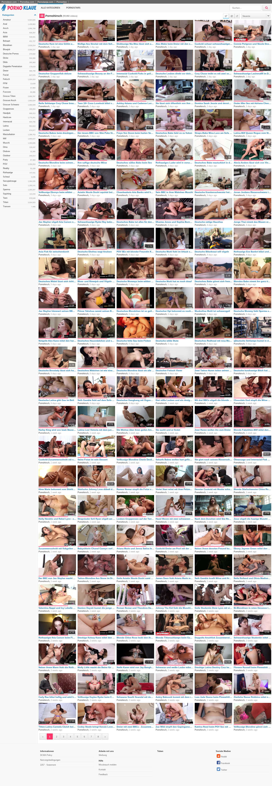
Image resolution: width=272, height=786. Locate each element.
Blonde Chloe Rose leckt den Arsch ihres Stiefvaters (135, 637)
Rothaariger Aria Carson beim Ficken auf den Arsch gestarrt (57, 637)
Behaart (19, 41)
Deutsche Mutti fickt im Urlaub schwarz (174, 251)
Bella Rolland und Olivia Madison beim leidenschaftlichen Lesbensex (252, 578)
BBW (19, 37)
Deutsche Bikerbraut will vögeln (212, 251)
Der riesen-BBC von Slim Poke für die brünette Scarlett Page (96, 133)
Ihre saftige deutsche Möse (92, 162)
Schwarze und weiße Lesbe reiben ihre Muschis (174, 667)
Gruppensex (19, 109)
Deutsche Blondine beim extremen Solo (57, 162)
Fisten (19, 87)
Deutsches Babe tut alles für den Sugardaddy (135, 222)
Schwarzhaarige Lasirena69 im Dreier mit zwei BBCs (252, 73)
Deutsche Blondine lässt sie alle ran (135, 370)
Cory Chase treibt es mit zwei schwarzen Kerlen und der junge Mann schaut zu (213, 73)
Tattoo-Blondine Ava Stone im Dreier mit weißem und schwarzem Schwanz (96, 578)
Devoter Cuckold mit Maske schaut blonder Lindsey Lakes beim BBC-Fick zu (213, 489)
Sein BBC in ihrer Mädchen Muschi (174, 192)
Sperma (19, 189)
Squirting (19, 194)
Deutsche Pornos (19, 53)
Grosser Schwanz (19, 104)
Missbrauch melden (107, 765)
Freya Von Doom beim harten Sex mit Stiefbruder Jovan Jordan (135, 133)
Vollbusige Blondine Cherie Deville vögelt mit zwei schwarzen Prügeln (135, 459)
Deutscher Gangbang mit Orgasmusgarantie (135, 400)
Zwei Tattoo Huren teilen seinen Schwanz (213, 370)
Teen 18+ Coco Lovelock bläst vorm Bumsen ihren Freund (96, 103)
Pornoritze (62, 2)
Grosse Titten (19, 96)
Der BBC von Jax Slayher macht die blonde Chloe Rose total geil (57, 578)
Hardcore (19, 117)
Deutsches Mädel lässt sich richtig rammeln (57, 281)
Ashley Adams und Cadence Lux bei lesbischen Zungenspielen (135, 103)
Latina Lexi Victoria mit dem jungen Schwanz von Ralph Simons (96, 430)
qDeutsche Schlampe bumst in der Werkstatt (252, 340)
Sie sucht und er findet (168, 430)
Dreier (19, 70)
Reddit (224, 757)
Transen (19, 206)
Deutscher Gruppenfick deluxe (55, 73)
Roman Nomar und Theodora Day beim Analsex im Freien (135, 608)
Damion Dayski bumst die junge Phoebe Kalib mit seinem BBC (96, 608)
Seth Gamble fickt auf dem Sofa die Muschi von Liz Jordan (96, 400)
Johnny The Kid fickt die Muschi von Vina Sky (174, 608)
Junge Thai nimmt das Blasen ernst (252, 222)
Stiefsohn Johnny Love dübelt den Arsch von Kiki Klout (96, 489)
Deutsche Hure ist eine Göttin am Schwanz (57, 44)
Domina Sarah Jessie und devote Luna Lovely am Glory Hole (213, 103)
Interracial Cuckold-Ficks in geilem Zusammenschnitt (135, 73)
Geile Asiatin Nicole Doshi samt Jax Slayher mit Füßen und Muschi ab (135, 578)
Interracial (19, 121)
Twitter (224, 770)
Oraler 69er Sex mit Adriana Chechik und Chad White (252, 103)
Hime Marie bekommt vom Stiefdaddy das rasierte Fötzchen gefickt (57, 489)
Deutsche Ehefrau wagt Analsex (95, 251)
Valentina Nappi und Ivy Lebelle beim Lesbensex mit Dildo (57, 608)
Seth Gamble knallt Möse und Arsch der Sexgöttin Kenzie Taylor (213, 578)
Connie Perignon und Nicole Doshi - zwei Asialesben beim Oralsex (252, 44)
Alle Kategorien (50, 8)
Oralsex (19, 151)
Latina (19, 126)
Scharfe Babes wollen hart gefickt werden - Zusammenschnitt (174, 459)
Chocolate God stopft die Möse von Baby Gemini (252, 400)
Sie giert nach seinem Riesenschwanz (213, 459)
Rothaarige (19, 172)
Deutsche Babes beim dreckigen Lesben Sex (57, 133)
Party (19, 160)
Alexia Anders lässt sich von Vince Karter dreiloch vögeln (252, 162)
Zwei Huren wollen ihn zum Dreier (213, 430)
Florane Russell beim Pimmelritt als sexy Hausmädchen (252, 667)
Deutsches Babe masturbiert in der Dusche (213, 162)
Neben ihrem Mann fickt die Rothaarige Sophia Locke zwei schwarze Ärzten (57, 667)
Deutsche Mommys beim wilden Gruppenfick (135, 281)
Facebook (225, 763)
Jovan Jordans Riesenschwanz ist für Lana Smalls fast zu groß (252, 192)
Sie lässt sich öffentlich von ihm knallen (174, 103)
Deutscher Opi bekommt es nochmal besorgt (174, 311)
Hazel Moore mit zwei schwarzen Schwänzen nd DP (174, 519)
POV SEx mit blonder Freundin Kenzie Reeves (135, 251)
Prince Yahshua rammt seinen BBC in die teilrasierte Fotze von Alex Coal (96, 311)
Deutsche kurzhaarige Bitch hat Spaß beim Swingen (252, 370)
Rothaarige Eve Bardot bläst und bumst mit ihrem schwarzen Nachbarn (252, 251)
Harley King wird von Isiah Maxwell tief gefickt (57, 430)
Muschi (19, 143)
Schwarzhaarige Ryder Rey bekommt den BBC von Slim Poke (96, 222)
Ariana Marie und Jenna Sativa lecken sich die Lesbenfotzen (135, 548)
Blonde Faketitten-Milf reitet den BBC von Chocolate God (252, 430)
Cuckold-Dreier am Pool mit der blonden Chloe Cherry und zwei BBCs (174, 548)
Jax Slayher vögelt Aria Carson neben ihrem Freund (57, 222)
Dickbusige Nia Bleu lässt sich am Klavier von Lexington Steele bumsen (135, 44)
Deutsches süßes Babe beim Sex (134, 162)
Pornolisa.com (27, 2)
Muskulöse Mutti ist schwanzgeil (212, 311)
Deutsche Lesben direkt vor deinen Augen (174, 73)
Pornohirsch (44, 47)
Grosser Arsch (19, 100)
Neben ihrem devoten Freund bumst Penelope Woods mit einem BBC (213, 548)
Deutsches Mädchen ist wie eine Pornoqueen (96, 370)
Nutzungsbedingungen (50, 760)
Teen (19, 198)
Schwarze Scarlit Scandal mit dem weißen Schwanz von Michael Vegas (135, 697)
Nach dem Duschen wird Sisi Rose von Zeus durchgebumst (213, 519)
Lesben (19, 130)
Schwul (19, 177)
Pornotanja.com (45, 2)
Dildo (19, 62)
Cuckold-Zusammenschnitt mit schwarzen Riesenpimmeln (57, 459)
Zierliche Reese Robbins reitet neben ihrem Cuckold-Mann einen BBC (252, 697)
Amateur (19, 20)
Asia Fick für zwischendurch (54, 251)
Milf (19, 138)
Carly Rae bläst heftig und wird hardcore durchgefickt (57, 697)
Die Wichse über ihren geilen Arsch (135, 430)
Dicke (19, 58)
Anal (19, 24)
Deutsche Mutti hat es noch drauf (174, 281)
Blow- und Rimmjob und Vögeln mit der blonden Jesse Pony (96, 281)
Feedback (103, 774)
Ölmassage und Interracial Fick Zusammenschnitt (252, 459)
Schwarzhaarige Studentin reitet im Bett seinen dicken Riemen (252, 637)
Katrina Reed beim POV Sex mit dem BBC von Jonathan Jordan (213, 726)
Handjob (19, 113)
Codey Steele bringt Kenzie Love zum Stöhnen (96, 726)
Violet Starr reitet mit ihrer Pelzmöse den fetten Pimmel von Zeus (174, 489)
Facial (19, 75)
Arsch (19, 28)
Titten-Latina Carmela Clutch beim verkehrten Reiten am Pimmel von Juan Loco (57, 726)
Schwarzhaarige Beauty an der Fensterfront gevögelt (96, 73)
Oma (19, 147)
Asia (19, 32)
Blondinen (19, 45)
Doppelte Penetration (19, 66)
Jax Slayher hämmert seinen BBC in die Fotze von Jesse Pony (57, 311)
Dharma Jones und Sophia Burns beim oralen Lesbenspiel (174, 222)
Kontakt (102, 769)
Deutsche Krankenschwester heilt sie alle (213, 192)
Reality (19, 168)
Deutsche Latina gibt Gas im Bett (56, 400)
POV (19, 164)
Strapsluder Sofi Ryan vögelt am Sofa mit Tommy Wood (96, 519)
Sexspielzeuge (19, 181)
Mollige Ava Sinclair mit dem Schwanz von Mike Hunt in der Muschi (96, 44)
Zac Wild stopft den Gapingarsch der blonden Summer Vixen (174, 726)
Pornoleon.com (9, 2)
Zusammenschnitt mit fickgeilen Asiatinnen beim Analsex (57, 548)
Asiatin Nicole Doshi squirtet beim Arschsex (96, 192)
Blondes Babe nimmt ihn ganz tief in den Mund (252, 281)
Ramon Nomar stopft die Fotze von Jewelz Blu (135, 489)
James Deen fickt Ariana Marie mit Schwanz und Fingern (174, 578)
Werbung (103, 755)
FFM (19, 83)
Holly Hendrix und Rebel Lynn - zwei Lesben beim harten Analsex (57, 519)
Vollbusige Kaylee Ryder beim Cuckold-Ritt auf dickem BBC (96, 697)
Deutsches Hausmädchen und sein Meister (96, 340)
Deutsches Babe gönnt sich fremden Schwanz (213, 281)
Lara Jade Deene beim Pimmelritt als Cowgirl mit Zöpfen (213, 697)
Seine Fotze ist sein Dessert (93, 459)
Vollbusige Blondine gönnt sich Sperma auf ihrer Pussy (252, 726)
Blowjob (19, 49)
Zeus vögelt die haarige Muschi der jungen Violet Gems (252, 519)
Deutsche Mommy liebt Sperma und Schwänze (252, 311)
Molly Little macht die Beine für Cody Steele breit (96, 667)
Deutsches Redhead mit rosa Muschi (213, 340)
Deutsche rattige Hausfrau (209, 222)
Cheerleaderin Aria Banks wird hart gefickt (135, 192)
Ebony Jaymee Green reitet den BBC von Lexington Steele (252, 548)
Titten (19, 202)
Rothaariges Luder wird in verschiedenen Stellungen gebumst (174, 162)
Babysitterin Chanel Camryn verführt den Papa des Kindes (96, 548)
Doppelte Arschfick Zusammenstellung (213, 637)
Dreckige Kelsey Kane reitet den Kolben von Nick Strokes (96, 637)
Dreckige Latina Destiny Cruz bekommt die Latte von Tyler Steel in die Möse (213, 667)
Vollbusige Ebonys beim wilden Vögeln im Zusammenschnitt (57, 192)
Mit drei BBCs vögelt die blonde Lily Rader (213, 400)
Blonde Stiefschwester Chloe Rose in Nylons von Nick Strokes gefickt (252, 489)
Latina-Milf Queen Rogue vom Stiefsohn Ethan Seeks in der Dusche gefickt (252, 133)
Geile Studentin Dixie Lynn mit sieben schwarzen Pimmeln (213, 608)
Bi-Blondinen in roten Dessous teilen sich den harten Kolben (252, 608)
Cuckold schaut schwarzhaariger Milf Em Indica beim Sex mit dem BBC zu (213, 44)
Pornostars (73, 8)
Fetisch (19, 79)
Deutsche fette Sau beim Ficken (134, 340)
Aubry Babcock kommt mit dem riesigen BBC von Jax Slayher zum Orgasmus (174, 697)
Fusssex (19, 92)
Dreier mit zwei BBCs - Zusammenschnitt (135, 726)
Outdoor (19, 155)
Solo (19, 185)
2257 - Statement (48, 765)
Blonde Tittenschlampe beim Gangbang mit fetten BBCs (174, 637)
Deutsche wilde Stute (167, 340)
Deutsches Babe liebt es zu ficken (174, 133)
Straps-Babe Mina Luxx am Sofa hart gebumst (213, 133)
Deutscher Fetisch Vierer (169, 370)
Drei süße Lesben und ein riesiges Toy (174, 400)
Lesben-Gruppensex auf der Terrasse (135, 519)
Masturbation (19, 134)
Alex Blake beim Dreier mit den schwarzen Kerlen (174, 44)
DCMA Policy (46, 755)
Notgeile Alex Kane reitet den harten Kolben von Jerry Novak (57, 340)
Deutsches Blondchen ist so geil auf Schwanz (135, 311)
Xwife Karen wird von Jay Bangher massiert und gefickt (135, 667)
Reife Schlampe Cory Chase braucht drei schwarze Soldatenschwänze (57, 103)
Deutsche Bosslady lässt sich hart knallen (57, 370)
